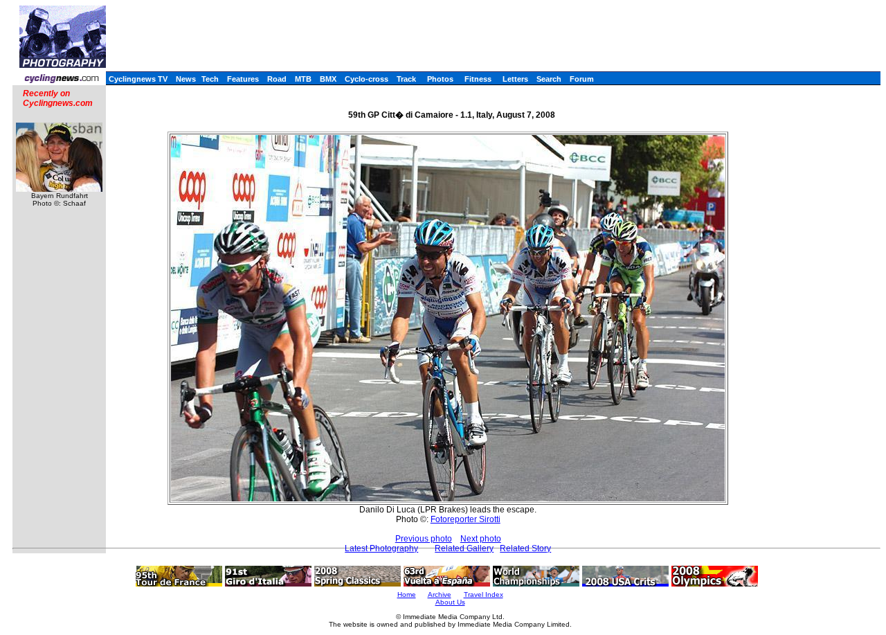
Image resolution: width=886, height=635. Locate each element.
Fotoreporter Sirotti (465, 519)
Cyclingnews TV (138, 79)
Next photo (480, 539)
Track (406, 79)
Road (277, 79)
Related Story (525, 548)
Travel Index (483, 594)
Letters (515, 79)
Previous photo (423, 539)
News (186, 79)
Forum (582, 79)
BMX (328, 79)
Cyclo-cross (366, 79)
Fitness (477, 79)
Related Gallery (464, 548)
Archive (439, 594)
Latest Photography (381, 548)
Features (243, 79)
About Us (450, 602)
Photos (440, 79)
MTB (303, 79)
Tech (210, 79)
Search (548, 79)
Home (406, 594)
